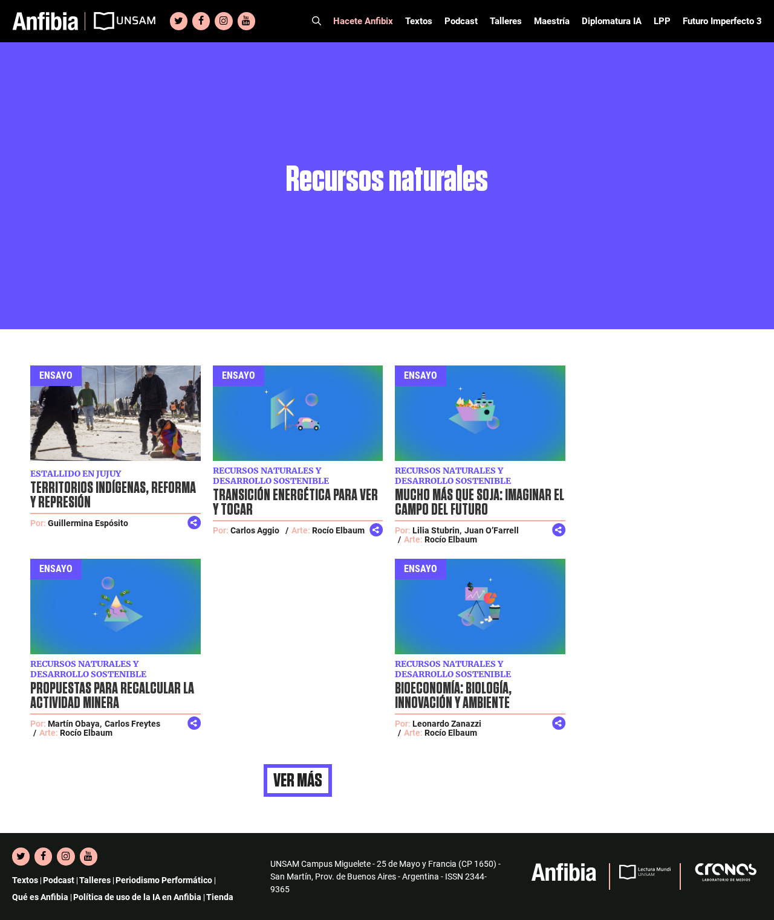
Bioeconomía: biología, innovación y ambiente (453, 696)
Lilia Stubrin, (436, 530)
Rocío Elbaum (338, 530)
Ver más (297, 780)
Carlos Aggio (254, 530)
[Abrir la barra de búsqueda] (316, 21)
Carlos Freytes (132, 724)
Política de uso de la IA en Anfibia (137, 897)
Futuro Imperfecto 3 (722, 21)
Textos (418, 21)
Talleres (506, 21)
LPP (662, 21)
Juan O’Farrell (491, 530)
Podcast (461, 21)
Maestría (552, 21)
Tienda (219, 897)
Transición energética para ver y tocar (295, 502)
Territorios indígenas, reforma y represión (113, 495)
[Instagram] (223, 21)
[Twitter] (178, 21)
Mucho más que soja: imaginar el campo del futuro (479, 502)
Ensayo (56, 375)
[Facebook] (201, 21)
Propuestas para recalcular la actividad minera (112, 696)
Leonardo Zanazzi (446, 724)
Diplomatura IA (612, 21)
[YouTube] (246, 21)
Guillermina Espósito (88, 523)
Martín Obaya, (75, 724)
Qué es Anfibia (40, 897)
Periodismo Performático (163, 880)
